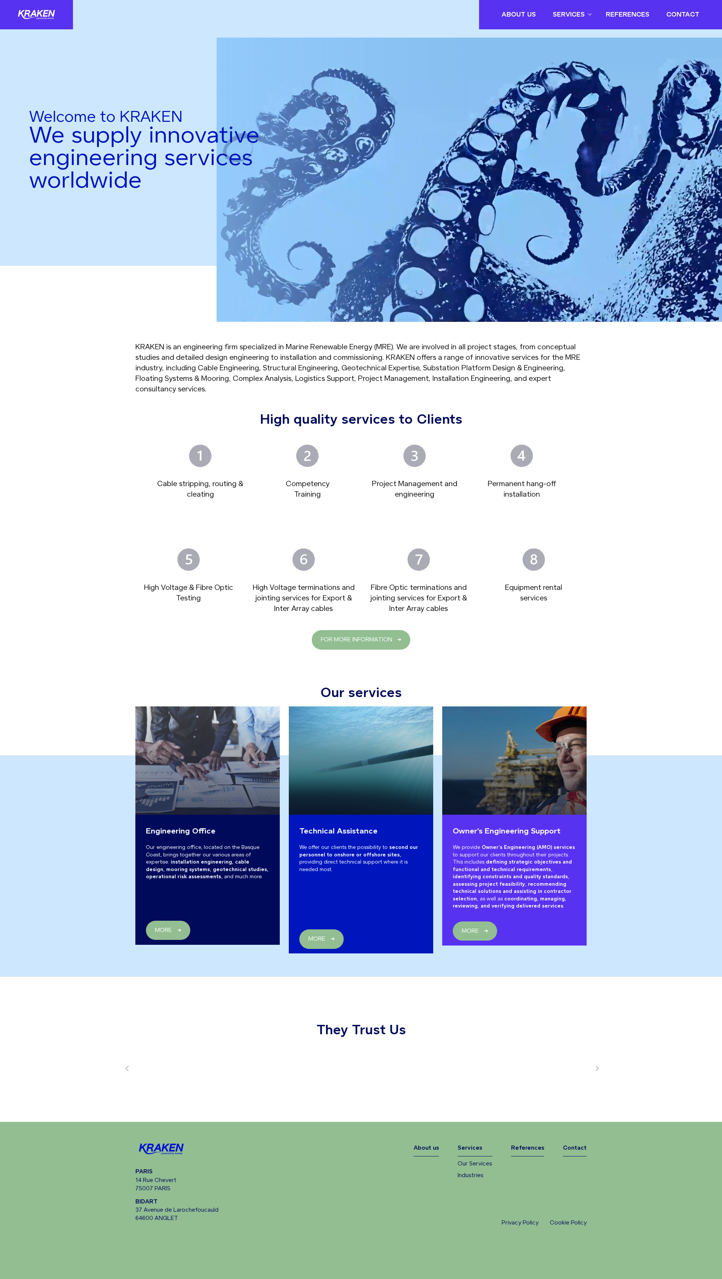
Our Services (475, 1164)
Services (569, 15)
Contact (682, 15)
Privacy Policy (520, 1223)
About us (519, 15)
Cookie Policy (568, 1223)
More (163, 930)
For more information (356, 640)
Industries (471, 1175)
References (627, 15)
